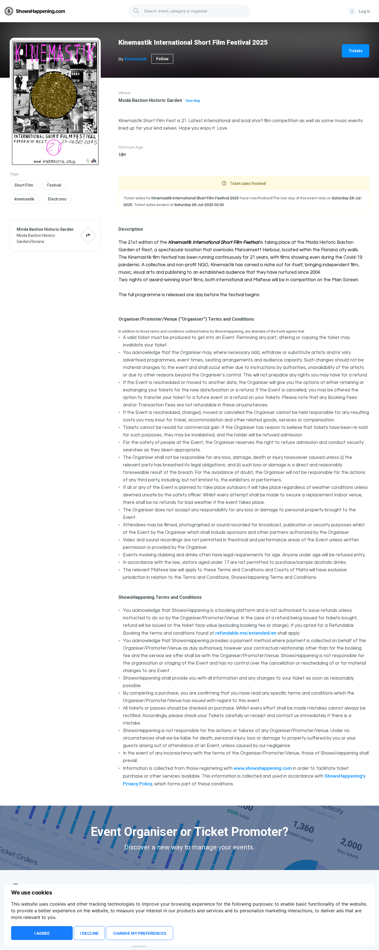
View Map (192, 101)
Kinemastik (135, 59)
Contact (138, 946)
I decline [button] (89, 933)
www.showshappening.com (263, 768)
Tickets (355, 51)
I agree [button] (42, 933)
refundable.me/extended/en (245, 633)
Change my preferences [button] (139, 933)
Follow (162, 59)
